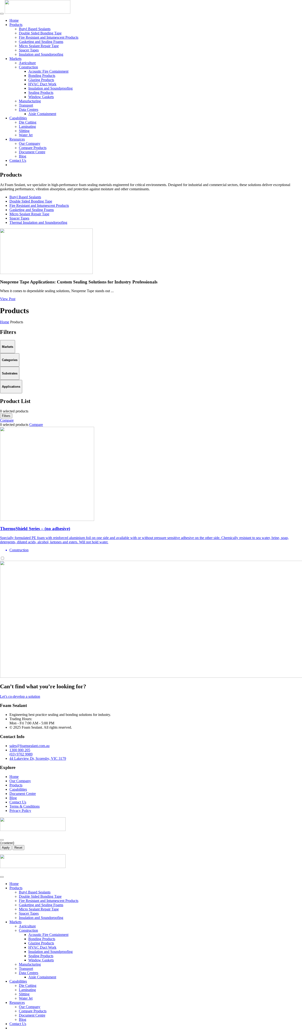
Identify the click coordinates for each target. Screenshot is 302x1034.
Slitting (24, 131)
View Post (7, 299)
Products (15, 25)
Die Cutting (27, 122)
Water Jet (26, 135)
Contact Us (17, 160)
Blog (22, 156)
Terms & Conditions (24, 806)
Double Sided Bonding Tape (40, 33)
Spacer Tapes (29, 50)
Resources (17, 139)
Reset (18, 847)
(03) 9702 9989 (21, 754)
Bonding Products (41, 76)
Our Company (29, 143)
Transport (26, 105)
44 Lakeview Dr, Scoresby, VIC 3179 (37, 758)
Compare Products (32, 148)
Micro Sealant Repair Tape (39, 46)
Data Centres (28, 110)
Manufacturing (30, 101)
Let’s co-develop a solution (20, 696)
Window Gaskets (41, 97)
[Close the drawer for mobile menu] (2, 877)
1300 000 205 (19, 750)
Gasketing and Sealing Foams (41, 42)
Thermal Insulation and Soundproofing (38, 222)
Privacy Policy (20, 811)
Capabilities (18, 118)
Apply (6, 847)
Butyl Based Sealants (34, 29)
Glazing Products (41, 80)
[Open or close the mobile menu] (2, 13)
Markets (15, 59)
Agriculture (27, 63)
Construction (28, 67)
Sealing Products (40, 93)
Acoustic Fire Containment (48, 71)
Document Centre (32, 152)
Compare (7, 420)
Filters (6, 416)
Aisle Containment (42, 114)
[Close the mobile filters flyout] (2, 840)
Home (14, 20)
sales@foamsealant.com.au (29, 746)
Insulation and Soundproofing (41, 54)
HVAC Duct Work (42, 84)
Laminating (27, 127)
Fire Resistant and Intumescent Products (48, 37)
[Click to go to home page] (37, 12)
